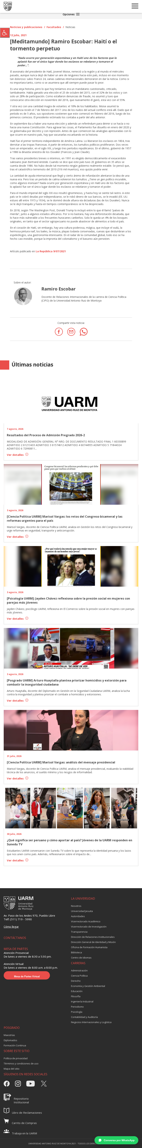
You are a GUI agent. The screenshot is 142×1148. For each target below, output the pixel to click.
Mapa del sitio (11, 1068)
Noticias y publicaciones (26, 27)
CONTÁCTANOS (15, 938)
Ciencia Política (79, 975)
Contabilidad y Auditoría (84, 1017)
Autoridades (78, 916)
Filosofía (75, 996)
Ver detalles (15, 455)
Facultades (54, 27)
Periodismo (77, 1006)
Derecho (76, 980)
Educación (76, 991)
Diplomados (10, 1040)
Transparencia (79, 931)
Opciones (69, 14)
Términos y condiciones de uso (21, 1063)
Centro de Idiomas (81, 957)
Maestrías (9, 1035)
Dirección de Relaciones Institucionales (93, 937)
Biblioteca (76, 952)
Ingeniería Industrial (82, 1001)
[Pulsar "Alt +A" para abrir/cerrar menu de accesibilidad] (5, 33)
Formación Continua (15, 1045)
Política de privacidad (16, 1058)
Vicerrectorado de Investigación (88, 926)
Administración (79, 970)
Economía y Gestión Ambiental (88, 986)
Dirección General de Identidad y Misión (93, 942)
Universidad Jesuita (82, 911)
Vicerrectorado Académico (85, 921)
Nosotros (76, 906)
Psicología (76, 1011)
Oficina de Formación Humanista (89, 947)
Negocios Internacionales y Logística (91, 1022)
